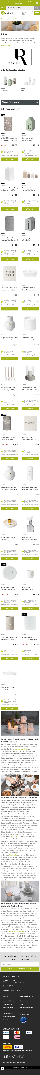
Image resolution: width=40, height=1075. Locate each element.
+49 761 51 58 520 (28, 929)
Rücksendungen (8, 1007)
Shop (3, 7)
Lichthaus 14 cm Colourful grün (27, 139)
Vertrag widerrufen (12, 990)
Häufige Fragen (8, 1013)
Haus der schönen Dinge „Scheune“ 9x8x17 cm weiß (9, 189)
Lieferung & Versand (9, 1001)
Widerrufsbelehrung (26, 1007)
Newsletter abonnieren (20, 969)
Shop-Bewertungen (9, 1016)
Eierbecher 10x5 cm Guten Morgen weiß (29, 289)
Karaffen (14, 837)
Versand (22, 1062)
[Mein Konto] (23, 13)
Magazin (10, 7)
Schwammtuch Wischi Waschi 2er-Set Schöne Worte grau (9, 289)
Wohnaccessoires (21, 749)
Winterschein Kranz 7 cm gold (8, 538)
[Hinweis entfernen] (36, 3)
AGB (21, 1004)
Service (19, 7)
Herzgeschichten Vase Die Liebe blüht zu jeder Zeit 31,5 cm (30, 489)
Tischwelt (4, 19)
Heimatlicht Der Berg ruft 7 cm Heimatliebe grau (29, 638)
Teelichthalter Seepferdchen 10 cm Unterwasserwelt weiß (29, 588)
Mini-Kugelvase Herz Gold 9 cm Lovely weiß (9, 489)
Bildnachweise (24, 1014)
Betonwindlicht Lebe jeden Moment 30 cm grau (29, 389)
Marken (10, 19)
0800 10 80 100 (10, 981)
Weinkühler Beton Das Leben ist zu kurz (9, 439)
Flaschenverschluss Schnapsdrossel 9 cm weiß (29, 538)
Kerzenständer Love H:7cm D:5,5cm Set (8, 389)
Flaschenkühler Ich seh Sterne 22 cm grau (9, 638)
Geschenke (13, 855)
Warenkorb (10, 159)
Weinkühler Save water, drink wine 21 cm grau (9, 139)
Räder (3, 135)
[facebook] (9, 1057)
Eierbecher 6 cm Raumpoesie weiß (28, 339)
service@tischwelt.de (16, 931)
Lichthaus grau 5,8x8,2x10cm (27, 239)
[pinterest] (17, 1057)
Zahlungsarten (7, 1004)
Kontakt (5, 1020)
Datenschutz (24, 1001)
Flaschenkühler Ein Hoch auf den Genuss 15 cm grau (9, 239)
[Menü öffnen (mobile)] (37, 13)
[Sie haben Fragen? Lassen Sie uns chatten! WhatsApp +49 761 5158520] (5, 1057)
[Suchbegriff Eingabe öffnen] (37, 8)
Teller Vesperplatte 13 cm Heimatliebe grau (8, 588)
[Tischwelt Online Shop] (7, 13)
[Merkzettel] (26, 13)
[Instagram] (13, 1057)
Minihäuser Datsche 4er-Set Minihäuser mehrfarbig (29, 189)
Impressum (23, 1011)
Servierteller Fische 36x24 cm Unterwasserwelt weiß (9, 688)
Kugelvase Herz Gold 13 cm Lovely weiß (9, 339)
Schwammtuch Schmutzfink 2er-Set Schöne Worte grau (29, 439)
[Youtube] (22, 1057)
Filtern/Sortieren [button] (10, 102)
